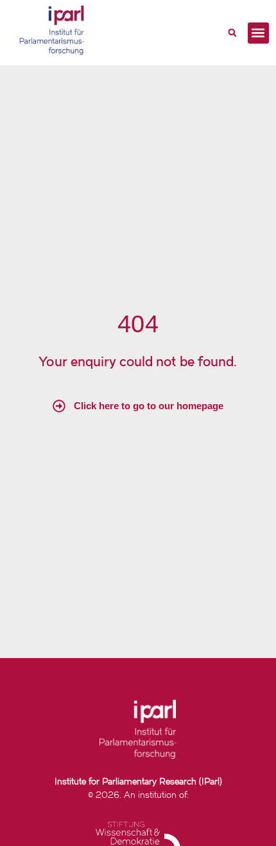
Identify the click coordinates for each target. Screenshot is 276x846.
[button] (232, 32)
